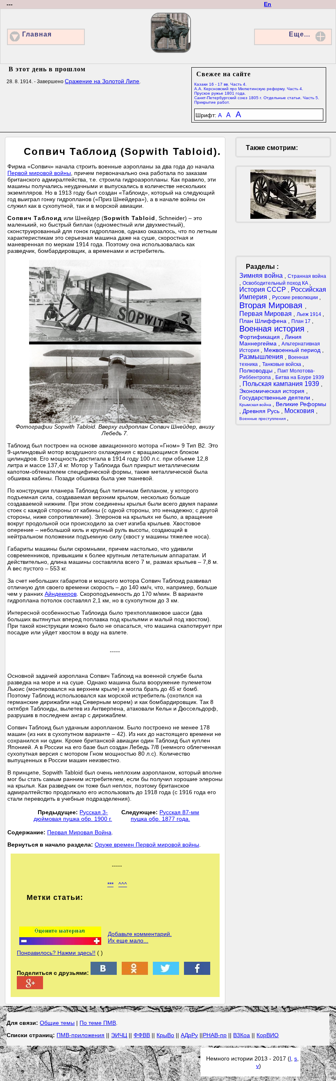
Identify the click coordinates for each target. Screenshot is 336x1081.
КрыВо (165, 1035)
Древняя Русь (262, 411)
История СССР (263, 289)
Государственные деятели (275, 397)
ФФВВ (142, 1035)
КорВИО (268, 1035)
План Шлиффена (263, 321)
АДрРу (189, 1035)
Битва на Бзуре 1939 (299, 377)
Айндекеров (61, 593)
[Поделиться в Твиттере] (166, 973)
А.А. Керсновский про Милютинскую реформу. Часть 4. (248, 88)
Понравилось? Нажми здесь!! (56, 952)
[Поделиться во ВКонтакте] (104, 973)
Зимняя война (261, 275)
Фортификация (260, 337)
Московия (300, 410)
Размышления (262, 356)
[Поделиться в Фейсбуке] (197, 973)
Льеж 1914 (309, 314)
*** (110, 884)
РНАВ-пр (215, 1035)
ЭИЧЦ (119, 1035)
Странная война (307, 276)
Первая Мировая (266, 313)
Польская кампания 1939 (282, 383)
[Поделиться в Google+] (30, 987)
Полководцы (256, 370)
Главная (37, 34)
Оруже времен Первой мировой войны (147, 844)
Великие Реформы (301, 404)
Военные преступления (263, 418)
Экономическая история (272, 391)
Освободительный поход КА (276, 283)
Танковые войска (282, 364)
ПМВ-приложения (80, 1035)
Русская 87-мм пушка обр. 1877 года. (165, 815)
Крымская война (255, 404)
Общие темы (57, 1023)
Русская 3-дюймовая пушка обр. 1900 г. (73, 815)
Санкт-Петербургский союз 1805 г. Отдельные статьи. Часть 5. (256, 97)
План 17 (301, 321)
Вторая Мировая (272, 305)
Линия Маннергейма (270, 340)
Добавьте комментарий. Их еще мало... (140, 937)
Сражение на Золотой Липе (102, 81)
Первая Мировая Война (79, 832)
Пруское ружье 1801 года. (220, 93)
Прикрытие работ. (212, 102)
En (267, 4)
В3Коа (241, 1035)
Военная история (273, 328)
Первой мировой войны (39, 173)
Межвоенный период (293, 350)
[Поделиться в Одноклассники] (135, 973)
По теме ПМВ (97, 1023)
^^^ (122, 884)
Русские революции (295, 297)
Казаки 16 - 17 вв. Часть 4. (220, 84)
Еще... (299, 34)
